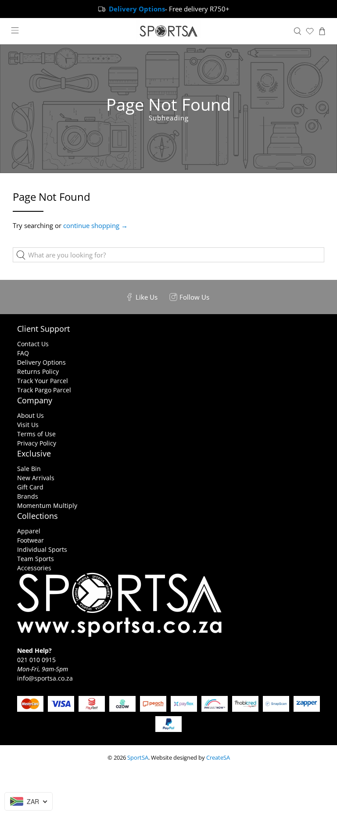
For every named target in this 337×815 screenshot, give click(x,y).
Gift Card (30, 487)
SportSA (137, 757)
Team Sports (35, 558)
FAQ (23, 353)
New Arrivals (35, 478)
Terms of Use (36, 434)
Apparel (28, 531)
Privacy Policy (36, 443)
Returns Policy (38, 371)
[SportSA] (168, 31)
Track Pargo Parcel (44, 390)
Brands (27, 496)
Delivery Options (41, 362)
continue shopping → (95, 225)
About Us (30, 415)
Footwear (30, 540)
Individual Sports (42, 549)
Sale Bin (29, 468)
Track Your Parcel (42, 381)
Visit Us (28, 424)
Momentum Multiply (47, 505)
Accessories (34, 568)
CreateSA (218, 757)
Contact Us (33, 344)
